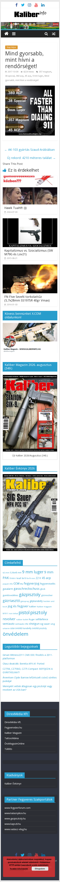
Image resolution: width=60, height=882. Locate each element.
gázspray (25, 601)
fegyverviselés (47, 583)
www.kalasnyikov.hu (15, 813)
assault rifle (8, 584)
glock (42, 589)
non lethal (13, 613)
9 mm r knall (15, 578)
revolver (9, 618)
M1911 (5, 613)
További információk (19, 868)
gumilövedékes (10, 595)
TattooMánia (11, 738)
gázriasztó (11, 600)
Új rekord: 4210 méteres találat (31, 158)
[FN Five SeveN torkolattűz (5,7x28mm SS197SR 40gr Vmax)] (30, 266)
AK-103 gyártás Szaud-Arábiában (29, 150)
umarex (6, 628)
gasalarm (8, 588)
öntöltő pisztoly (39, 628)
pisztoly (38, 612)
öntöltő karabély (23, 628)
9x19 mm (31, 578)
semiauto (8, 624)
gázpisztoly (29, 594)
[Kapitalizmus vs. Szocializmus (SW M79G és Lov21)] (30, 220)
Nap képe (11, 47)
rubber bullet (22, 619)
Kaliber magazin (44, 606)
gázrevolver (47, 595)
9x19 (24, 578)
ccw (17, 583)
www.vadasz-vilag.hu (15, 829)
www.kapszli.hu (12, 823)
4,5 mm (6, 572)
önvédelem (15, 634)
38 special (10, 75)
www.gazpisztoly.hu (15, 818)
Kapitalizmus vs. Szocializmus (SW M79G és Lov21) (28, 252)
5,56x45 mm (16, 572)
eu (21, 583)
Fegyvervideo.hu (13, 727)
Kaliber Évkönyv (12, 783)
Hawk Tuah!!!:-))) (15, 208)
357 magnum (45, 71)
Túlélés (8, 749)
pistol (24, 612)
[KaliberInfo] (6, 33)
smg (52, 623)
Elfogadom (40, 868)
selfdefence (42, 619)
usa (12, 628)
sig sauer (45, 623)
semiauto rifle (21, 624)
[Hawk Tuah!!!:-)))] (30, 178)
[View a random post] (53, 33)
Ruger (32, 619)
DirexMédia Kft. (12, 722)
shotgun (34, 624)
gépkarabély (36, 601)
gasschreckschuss (27, 588)
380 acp (20, 75)
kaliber (32, 606)
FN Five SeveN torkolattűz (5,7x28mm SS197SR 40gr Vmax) (27, 298)
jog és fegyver (18, 606)
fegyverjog (31, 583)
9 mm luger (37, 75)
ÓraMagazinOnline (14, 743)
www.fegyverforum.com (17, 807)
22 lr (38, 578)
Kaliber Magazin (13, 732)
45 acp (28, 75)
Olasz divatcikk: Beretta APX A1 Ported (23, 663)
